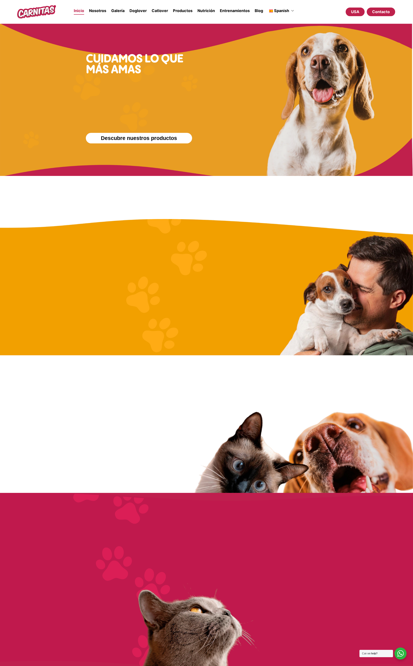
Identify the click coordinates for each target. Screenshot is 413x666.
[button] (381, 12)
